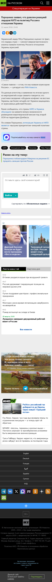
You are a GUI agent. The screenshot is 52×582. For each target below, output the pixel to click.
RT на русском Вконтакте (10, 491)
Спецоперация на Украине (26, 8)
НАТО (5, 148)
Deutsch (26, 458)
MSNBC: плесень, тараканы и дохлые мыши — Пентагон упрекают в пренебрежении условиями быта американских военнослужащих (25, 430)
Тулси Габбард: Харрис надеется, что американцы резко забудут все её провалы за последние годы (25, 439)
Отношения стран (18, 148)
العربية (26, 468)
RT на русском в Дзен (41, 491)
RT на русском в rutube (29, 491)
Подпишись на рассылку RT (3, 497)
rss (47, 491)
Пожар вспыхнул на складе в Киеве (19, 312)
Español (26, 473)
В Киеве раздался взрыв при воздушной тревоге (25, 277)
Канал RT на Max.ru (22, 491)
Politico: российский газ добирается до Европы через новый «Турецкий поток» (34, 408)
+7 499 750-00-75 (39, 541)
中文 (26, 483)
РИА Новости (31, 87)
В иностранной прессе (10, 401)
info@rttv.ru (31, 543)
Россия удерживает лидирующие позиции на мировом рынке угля (23, 285)
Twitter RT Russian (16, 491)
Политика (32, 148)
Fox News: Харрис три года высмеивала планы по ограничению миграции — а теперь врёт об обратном (25, 420)
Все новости (26, 329)
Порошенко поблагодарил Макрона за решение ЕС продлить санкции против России (26, 159)
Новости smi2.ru (5, 213)
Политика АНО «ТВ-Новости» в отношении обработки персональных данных (26, 547)
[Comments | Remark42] (26, 190)
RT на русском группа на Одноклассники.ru (35, 491)
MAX (43, 137)
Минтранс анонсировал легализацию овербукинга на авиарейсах (25, 304)
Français (26, 463)
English (26, 453)
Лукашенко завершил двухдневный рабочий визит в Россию (24, 320)
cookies (11, 579)
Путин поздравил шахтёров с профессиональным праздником (25, 294)
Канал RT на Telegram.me (3, 491)
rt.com (17, 533)
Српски (26, 478)
